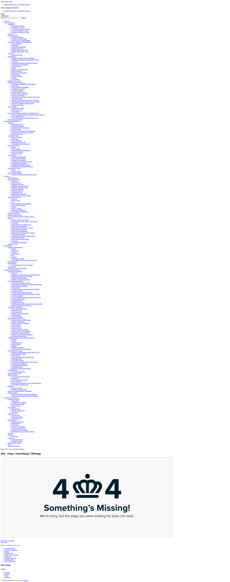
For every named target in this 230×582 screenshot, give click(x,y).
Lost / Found (11, 407)
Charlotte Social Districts (19, 92)
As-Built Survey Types (18, 302)
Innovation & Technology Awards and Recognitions (26, 383)
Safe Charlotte (12, 266)
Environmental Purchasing (19, 336)
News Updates (12, 106)
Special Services (16, 182)
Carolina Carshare (17, 153)
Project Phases (16, 355)
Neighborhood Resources (19, 157)
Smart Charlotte (12, 375)
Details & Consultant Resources (21, 333)
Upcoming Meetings (17, 37)
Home (2, 449)
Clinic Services (12, 414)
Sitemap (6, 551)
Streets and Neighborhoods (12, 121)
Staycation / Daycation (18, 404)
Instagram (7, 577)
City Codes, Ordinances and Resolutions (19, 42)
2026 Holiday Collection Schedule (21, 195)
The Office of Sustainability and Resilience (24, 84)
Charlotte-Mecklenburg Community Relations (24, 63)
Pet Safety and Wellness (18, 426)
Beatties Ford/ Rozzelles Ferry (20, 313)
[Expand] (31, 42)
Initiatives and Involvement (15, 82)
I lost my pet (15, 412)
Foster (9, 444)
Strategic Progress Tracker (15, 119)
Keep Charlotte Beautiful (19, 158)
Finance (14, 68)
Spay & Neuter (16, 415)
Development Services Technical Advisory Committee (27, 304)
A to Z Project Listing (18, 360)
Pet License (15, 425)
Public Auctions (16, 325)
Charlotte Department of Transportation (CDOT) (25, 60)
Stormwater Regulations (18, 210)
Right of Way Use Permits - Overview (22, 228)
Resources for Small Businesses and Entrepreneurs (26, 275)
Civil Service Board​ (17, 90)
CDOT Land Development (19, 226)
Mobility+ (11, 386)
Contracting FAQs (17, 328)
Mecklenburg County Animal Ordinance (23, 431)
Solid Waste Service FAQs (19, 194)
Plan (13, 255)
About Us (14, 199)
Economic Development (15, 271)
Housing (10, 123)
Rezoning (14, 346)
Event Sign (15, 223)
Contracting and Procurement (20, 64)
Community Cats (16, 418)
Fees (13, 202)
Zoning (14, 341)
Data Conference (16, 381)
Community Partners (17, 439)
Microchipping (16, 409)
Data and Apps (16, 200)
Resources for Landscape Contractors (22, 334)
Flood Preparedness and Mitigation (21, 203)
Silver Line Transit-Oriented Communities (20, 391)
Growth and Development (11, 270)
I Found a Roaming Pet (18, 410)
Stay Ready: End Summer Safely (17, 268)
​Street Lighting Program (15, 173)
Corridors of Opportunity (15, 307)
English (17, 4)
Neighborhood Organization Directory (22, 166)
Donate (10, 435)
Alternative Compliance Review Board (23, 103)
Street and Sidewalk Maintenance (21, 150)
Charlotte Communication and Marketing (23, 58)
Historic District (16, 344)
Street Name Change (17, 152)
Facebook (7, 572)
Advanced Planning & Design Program (23, 357)
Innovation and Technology (19, 73)
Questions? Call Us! (17, 291)
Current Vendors (16, 326)
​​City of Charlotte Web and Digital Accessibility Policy (23, 113)
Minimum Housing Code (19, 142)
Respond (14, 257)
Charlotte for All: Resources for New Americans (25, 100)
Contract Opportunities (18, 321)
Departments (11, 56)
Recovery (14, 252)
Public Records (8, 553)
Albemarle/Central (17, 312)
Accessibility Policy (10, 548)
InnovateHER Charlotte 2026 (20, 384)
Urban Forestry (16, 287)
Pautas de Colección (17, 191)
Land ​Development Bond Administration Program (26, 294)
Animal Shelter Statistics (15, 443)
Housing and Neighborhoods (20, 69)
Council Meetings (13, 35)
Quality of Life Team (17, 105)
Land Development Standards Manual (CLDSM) (25, 289)
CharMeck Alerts (9, 559)
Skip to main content (6, 1)
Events (13, 170)
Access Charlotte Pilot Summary (21, 376)
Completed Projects (17, 367)
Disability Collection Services (20, 186)
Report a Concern (17, 208)
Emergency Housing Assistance (20, 127)
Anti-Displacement (17, 98)
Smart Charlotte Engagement (20, 380)
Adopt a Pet (15, 401)
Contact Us (11, 34)
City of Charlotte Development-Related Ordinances (26, 297)
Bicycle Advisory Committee (20, 94)
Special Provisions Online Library (21, 320)
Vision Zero (15, 85)
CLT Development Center (15, 281)
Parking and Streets (13, 145)
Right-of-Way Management (19, 242)
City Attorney (15, 79)
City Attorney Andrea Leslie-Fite (21, 29)
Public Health (12, 263)
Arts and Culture (16, 171)
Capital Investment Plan (18, 372)
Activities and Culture (14, 168)
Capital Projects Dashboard (19, 363)
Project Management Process (20, 365)
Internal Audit (15, 74)
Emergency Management (15, 247)
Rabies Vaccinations (17, 417)
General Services (16, 66)
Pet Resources (12, 420)
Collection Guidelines (18, 189)
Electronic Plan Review (18, 299)
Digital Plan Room (17, 300)
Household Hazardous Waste (20, 187)
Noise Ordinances (17, 140)
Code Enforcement (13, 136)
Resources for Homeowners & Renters (22, 132)
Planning (14, 339)
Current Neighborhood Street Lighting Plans (24, 174)
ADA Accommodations (11, 550)
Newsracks (15, 241)
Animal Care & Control (11, 397)
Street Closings (16, 148)
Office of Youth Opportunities (20, 87)
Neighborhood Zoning (18, 126)
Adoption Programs (13, 399)
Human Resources (17, 71)
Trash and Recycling (14, 179)
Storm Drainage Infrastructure (20, 212)
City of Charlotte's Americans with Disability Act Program (28, 115)
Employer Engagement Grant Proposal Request (25, 396)
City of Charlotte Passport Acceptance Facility (21, 216)
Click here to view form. (8, 540)
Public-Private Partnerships (19, 278)
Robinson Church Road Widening (21, 368)
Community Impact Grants (19, 163)
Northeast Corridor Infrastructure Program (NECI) (26, 352)
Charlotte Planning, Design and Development (21, 338)
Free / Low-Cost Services (19, 428)
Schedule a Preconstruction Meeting (22, 292)
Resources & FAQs (17, 388)
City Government (9, 22)
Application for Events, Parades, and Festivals (25, 221)
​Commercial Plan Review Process (21, 283)
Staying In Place (16, 129)
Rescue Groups (16, 405)
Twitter (6, 576)
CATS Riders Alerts (10, 561)
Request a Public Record (15, 215)
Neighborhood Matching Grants (21, 165)
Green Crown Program (18, 95)
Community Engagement (19, 160)
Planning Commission (18, 347)
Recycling (14, 181)
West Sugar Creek (17, 310)
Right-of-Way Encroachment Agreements (23, 233)
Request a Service (13, 244)
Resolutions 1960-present (19, 47)
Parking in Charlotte (13, 213)
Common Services (17, 342)
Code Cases (15, 139)
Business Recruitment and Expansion (22, 276)
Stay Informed (16, 254)
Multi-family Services (18, 184)
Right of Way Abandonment (19, 231)
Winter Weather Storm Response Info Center (24, 260)
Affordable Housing (17, 124)
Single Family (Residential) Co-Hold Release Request (27, 284)
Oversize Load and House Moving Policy (23, 236)
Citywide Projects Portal (15, 351)
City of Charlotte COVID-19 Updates (22, 265)
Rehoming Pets (16, 423)
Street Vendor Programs (18, 234)
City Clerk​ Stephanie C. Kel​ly (20, 31)
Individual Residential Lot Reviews (22, 305)
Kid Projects (15, 436)
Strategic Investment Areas (19, 389)
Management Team (17, 441)
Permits (10, 218)
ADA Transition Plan (18, 116)
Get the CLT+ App (17, 110)
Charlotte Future (12, 370)
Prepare (14, 249)
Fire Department (12, 262)
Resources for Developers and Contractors (23, 131)
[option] (116, 4)
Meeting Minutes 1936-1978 (20, 50)
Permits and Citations (18, 422)
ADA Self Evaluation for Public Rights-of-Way (25, 118)
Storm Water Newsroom (18, 205)
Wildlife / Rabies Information (20, 430)
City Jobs (10, 53)
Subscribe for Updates (18, 108)
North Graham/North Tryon (19, 308)
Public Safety (8, 245)
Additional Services (17, 192)
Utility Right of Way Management (21, 224)
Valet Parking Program (18, 237)
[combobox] (10, 8)
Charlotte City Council (18, 27)
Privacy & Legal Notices (11, 555)
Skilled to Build (12, 393)
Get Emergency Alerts (18, 258)
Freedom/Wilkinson (17, 317)
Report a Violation (17, 137)
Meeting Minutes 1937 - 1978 (20, 52)
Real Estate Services (17, 134)
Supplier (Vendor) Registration (20, 323)
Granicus (25, 580)
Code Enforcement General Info (21, 144)
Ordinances (15, 45)
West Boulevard (16, 315)
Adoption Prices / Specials (19, 402)
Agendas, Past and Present (19, 39)
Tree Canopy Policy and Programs (21, 349)
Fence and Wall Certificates (19, 229)
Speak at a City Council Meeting (21, 40)
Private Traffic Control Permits (20, 239)
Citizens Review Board (18, 89)
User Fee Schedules (17, 296)
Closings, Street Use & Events (20, 220)
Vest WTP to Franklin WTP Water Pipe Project (25, 362)
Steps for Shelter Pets (14, 446)
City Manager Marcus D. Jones (20, 32)
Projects (14, 207)
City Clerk (14, 61)
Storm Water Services (14, 197)
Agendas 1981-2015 (17, 48)
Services (6, 176)
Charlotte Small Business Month (21, 279)
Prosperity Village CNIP (18, 354)
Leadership (11, 24)
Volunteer (10, 433)
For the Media (15, 111)
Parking (14, 147)
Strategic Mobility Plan (14, 373)
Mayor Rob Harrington (18, 26)
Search (3, 18)
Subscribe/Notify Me (10, 558)
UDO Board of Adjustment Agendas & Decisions (26, 97)
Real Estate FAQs (17, 359)
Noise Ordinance (16, 43)
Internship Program (17, 55)
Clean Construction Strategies (20, 330)
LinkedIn (7, 574)
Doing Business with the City (16, 318)
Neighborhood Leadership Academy (22, 161)
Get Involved (11, 155)
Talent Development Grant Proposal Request (24, 394)
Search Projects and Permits (19, 286)
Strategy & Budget (17, 76)
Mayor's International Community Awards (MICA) (26, 102)
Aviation (14, 77)
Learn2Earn (15, 378)
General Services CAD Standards (21, 331)
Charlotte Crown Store (14, 81)
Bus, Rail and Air (13, 178)
